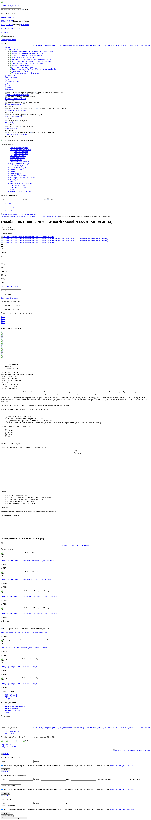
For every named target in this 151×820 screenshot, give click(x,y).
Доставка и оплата (12, 368)
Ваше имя (4, 761)
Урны (12, 181)
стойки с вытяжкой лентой (15, 706)
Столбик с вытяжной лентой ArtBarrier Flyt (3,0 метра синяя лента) (26, 580)
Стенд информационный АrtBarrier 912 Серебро (19, 667)
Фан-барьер (9, 123)
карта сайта (9, 733)
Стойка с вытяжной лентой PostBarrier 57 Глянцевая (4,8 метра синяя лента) (29, 614)
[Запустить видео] (2, 542)
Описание (9, 366)
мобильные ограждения (10, 6)
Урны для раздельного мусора (16, 134)
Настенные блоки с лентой (15, 111)
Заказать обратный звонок (11, 28)
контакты (8, 724)
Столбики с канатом (13, 105)
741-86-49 (7, 25)
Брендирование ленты (9, 286)
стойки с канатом (11, 708)
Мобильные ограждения (19, 148)
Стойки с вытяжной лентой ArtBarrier (44, 216)
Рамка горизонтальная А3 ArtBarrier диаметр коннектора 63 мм (25, 648)
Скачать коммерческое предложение (14, 818)
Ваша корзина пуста (8, 40)
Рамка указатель (11, 128)
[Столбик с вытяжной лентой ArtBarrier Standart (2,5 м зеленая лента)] (27, 237)
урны (7, 712)
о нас (7, 720)
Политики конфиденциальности (122, 766)
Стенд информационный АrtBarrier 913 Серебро (19, 684)
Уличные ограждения (18, 166)
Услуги (12, 189)
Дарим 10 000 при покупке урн (17, 95)
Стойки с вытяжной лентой (15, 99)
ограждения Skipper (12, 710)
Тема (98, 779)
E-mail (68, 779)
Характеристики (11, 364)
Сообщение (136, 779)
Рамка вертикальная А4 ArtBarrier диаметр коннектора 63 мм (24, 632)
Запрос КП (5, 32)
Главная (4, 216)
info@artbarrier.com (8, 17)
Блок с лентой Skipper (13, 117)
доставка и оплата (12, 731)
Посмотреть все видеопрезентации (75, 545)
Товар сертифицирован (9, 298)
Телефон (37, 761)
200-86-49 (7, 21)
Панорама (77, 453)
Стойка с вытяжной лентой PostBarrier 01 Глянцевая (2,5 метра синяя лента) (29, 597)
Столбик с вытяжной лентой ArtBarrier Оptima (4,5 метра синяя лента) (27, 561)
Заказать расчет (7, 815)
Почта (68, 803)
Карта (78, 451)
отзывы (8, 722)
